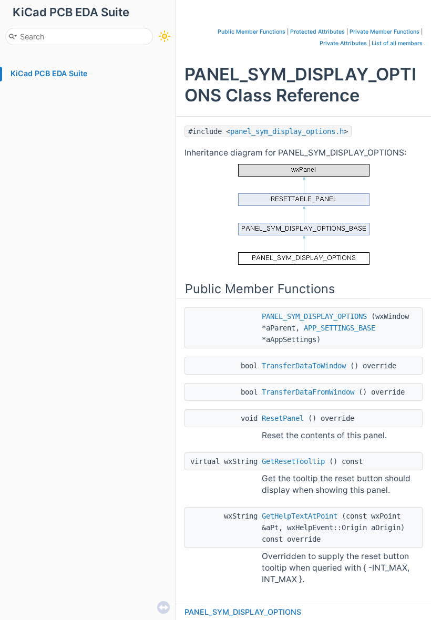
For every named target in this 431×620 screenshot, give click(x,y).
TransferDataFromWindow (308, 392)
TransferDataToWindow (304, 365)
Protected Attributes (317, 31)
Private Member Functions (384, 31)
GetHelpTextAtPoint (299, 516)
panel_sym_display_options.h (287, 131)
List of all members (397, 43)
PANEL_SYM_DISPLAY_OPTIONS (314, 316)
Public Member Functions (251, 31)
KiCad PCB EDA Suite (49, 73)
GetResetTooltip (293, 461)
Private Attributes (343, 43)
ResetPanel (283, 418)
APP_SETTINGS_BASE (339, 328)
